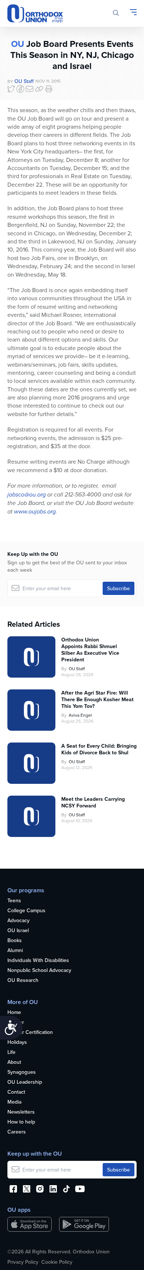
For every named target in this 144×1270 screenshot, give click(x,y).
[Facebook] (20, 89)
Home (14, 1012)
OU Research (22, 980)
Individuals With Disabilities (38, 960)
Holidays (17, 1042)
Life (11, 1052)
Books (14, 940)
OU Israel (18, 930)
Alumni (15, 950)
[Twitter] (11, 89)
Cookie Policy (56, 1262)
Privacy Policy (22, 1262)
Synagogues (21, 1072)
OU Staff (24, 81)
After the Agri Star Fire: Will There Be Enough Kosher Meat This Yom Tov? (97, 699)
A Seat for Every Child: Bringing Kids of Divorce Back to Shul (99, 749)
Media (14, 1102)
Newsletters (21, 1112)
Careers (16, 1132)
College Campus (26, 910)
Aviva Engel (80, 715)
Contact (16, 1092)
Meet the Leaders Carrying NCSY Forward (93, 802)
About (14, 1062)
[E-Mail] (29, 89)
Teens (14, 900)
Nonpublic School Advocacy (39, 970)
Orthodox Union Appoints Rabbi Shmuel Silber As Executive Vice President (90, 649)
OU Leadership (24, 1082)
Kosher (15, 1022)
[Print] (48, 89)
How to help (21, 1122)
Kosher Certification (30, 1032)
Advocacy (18, 920)
